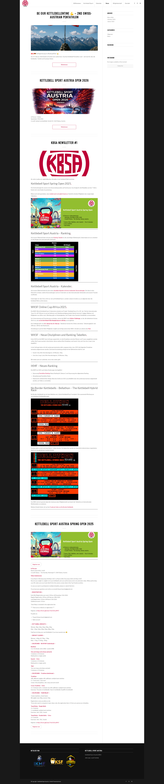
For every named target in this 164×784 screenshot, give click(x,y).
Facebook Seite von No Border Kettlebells (61, 507)
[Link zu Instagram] (137, 3)
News (108, 36)
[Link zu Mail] (140, 3)
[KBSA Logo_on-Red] (64, 163)
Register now (36, 564)
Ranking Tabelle (58, 237)
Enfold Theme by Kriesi (55, 781)
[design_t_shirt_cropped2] (64, 101)
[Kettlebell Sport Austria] (25, 3)
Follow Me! (120, 66)
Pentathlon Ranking (44, 373)
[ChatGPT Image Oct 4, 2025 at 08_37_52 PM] (64, 38)
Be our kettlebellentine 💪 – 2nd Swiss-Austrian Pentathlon (64, 15)
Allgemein (110, 34)
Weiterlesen (64, 64)
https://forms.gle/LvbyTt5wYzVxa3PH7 (48, 610)
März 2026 (110, 17)
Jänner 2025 (110, 21)
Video (38, 659)
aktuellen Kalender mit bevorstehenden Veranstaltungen (69, 290)
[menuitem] (77, 3)
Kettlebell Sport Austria (43, 781)
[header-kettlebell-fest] (64, 544)
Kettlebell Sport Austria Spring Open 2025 (64, 524)
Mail (89, 328)
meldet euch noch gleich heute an (59, 194)
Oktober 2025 (111, 19)
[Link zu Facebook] (134, 3)
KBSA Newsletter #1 (64, 142)
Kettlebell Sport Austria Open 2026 (64, 80)
